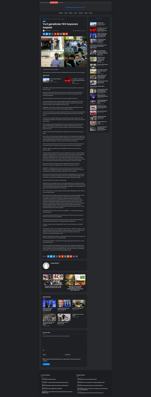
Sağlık (75, 12)
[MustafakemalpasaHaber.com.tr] (75, 7)
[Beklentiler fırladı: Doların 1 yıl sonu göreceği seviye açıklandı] (93, 59)
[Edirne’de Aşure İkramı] (93, 113)
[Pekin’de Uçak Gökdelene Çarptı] (46, 80)
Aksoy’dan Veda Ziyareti (77, 308)
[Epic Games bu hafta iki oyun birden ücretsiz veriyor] (93, 71)
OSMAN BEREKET (48, 30)
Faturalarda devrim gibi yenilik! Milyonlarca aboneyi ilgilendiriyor (102, 90)
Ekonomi (70, 12)
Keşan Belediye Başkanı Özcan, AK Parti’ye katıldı (102, 101)
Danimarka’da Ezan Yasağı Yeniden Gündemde (63, 309)
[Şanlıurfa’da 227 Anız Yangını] (93, 123)
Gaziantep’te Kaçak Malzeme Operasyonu (102, 106)
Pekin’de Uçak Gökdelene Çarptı (101, 23)
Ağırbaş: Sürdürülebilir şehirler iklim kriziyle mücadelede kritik (70, 2)
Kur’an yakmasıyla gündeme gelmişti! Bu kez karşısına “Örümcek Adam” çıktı (102, 52)
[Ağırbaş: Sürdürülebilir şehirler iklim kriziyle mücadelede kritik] (49, 303)
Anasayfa (61, 12)
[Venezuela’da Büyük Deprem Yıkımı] (93, 118)
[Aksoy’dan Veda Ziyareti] (78, 303)
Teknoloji (81, 12)
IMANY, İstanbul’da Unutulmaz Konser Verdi (102, 95)
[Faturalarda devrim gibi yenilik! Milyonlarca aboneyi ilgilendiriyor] (93, 91)
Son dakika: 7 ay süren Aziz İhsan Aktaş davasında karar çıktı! (78, 80)
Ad (43, 350)
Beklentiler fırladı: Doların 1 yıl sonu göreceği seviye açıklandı (101, 59)
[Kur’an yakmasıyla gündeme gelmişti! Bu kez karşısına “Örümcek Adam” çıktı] (93, 52)
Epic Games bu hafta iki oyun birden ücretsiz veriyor (102, 71)
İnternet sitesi (67, 354)
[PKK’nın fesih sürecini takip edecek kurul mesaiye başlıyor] (49, 317)
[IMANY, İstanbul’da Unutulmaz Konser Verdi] (93, 96)
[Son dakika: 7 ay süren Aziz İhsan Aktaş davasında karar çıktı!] (68, 80)
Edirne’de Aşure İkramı (102, 111)
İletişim (90, 12)
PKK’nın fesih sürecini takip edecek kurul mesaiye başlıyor (48, 323)
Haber (66, 12)
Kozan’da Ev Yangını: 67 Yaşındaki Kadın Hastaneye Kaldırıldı (102, 128)
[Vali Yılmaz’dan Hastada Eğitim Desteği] (64, 317)
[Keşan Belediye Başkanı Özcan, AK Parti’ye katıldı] (93, 102)
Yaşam (86, 12)
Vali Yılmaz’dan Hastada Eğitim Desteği (63, 323)
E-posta (44, 354)
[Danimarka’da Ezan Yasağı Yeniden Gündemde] (64, 303)
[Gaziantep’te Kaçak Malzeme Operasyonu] (93, 107)
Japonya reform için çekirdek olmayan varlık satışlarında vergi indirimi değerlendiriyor (98, 46)
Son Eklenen (99, 18)
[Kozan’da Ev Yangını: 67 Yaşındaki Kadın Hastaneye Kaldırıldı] (93, 128)
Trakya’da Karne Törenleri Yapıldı (78, 315)
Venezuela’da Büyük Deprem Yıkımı (101, 117)
